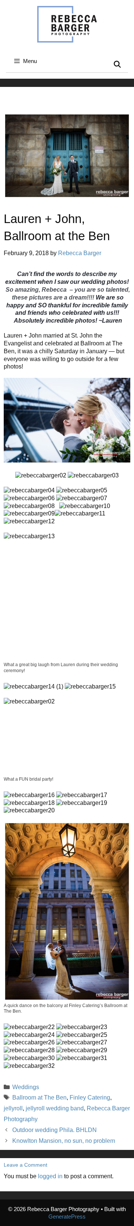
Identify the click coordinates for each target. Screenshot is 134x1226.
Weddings (25, 1087)
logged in (50, 1176)
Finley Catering (90, 1097)
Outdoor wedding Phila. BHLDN (54, 1130)
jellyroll (13, 1108)
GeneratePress (67, 1216)
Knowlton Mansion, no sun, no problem (63, 1141)
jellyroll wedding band (55, 1108)
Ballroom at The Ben (39, 1097)
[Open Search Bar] (117, 64)
